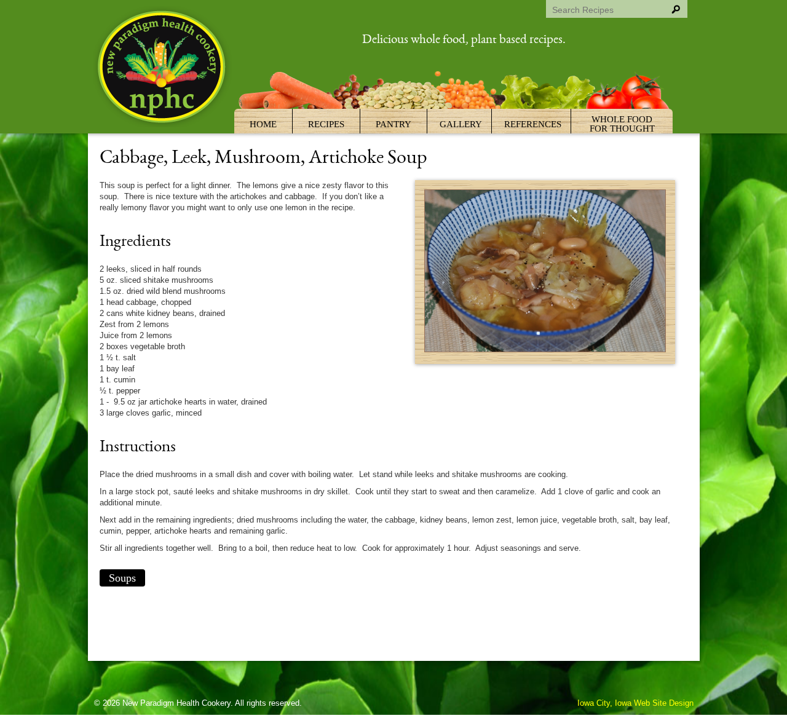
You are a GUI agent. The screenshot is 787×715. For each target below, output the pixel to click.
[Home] (162, 68)
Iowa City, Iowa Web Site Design (635, 703)
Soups (122, 578)
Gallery (461, 124)
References (532, 124)
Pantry (393, 124)
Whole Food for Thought (622, 123)
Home (263, 124)
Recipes (326, 124)
